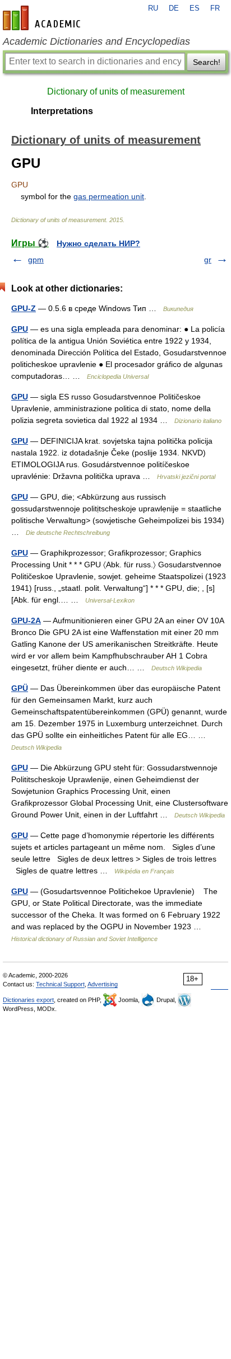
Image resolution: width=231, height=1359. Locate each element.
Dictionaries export (28, 999)
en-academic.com (43, 18)
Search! (206, 62)
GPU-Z (23, 308)
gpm (36, 259)
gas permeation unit (108, 196)
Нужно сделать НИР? (98, 243)
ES (195, 8)
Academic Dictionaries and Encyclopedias (96, 41)
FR (215, 8)
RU (153, 8)
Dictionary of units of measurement (115, 91)
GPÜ (19, 688)
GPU (19, 329)
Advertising (102, 984)
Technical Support (60, 984)
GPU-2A (26, 620)
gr (207, 259)
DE (174, 8)
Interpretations (62, 111)
